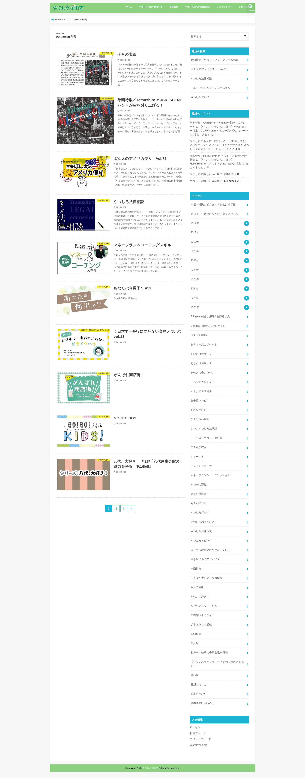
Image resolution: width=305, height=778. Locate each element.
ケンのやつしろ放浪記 (204, 428)
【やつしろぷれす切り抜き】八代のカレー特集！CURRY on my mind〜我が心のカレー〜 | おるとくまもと (219, 130)
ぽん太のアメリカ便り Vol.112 (209, 69)
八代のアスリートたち (204, 606)
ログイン (195, 727)
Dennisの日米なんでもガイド (208, 325)
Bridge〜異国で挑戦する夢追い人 (210, 316)
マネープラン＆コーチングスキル (210, 87)
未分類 (195, 643)
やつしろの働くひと (202, 521)
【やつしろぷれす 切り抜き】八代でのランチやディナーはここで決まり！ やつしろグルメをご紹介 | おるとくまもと (219, 145)
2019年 (195, 241)
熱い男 (195, 675)
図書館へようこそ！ (202, 615)
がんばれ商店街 (200, 419)
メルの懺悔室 (199, 493)
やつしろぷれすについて (151, 7)
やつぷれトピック (201, 540)
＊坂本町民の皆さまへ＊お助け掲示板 (213, 204)
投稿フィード (198, 733)
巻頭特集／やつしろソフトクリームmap (214, 59)
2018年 (195, 232)
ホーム (129, 7)
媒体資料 (174, 7)
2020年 (195, 251)
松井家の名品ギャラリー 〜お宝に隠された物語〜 (217, 663)
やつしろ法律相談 (201, 78)
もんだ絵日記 (199, 503)
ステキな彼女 (199, 447)
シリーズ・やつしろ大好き (206, 437)
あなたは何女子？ (201, 353)
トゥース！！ (199, 456)
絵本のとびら (199, 693)
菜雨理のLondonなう (203, 703)
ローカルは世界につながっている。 (212, 550)
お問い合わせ (245, 7)
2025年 (195, 298)
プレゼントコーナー (202, 466)
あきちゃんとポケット (204, 344)
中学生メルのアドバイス (205, 559)
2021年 (195, 260)
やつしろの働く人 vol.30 (204, 174)
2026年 (195, 307)
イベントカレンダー (202, 382)
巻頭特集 (196, 634)
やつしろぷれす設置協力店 (197, 7)
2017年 (195, 223)
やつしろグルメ (200, 97)
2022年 (195, 269)
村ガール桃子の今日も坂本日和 (209, 652)
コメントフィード (200, 739)
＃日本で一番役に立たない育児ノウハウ (214, 214)
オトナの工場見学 (201, 391)
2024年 (195, 288)
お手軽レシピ (199, 400)
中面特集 (196, 568)
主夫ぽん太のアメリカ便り (206, 577)
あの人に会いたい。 (202, 372)
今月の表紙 (197, 587)
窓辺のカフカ (199, 684)
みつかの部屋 (199, 484)
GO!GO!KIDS (199, 335)
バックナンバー (224, 7)
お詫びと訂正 (199, 409)
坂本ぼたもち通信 (201, 624)
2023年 (195, 279)
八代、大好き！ (200, 596)
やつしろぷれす (150, 768)
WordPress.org (198, 745)
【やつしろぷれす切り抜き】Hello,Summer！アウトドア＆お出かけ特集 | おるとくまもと (219, 163)
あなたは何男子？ (201, 363)
